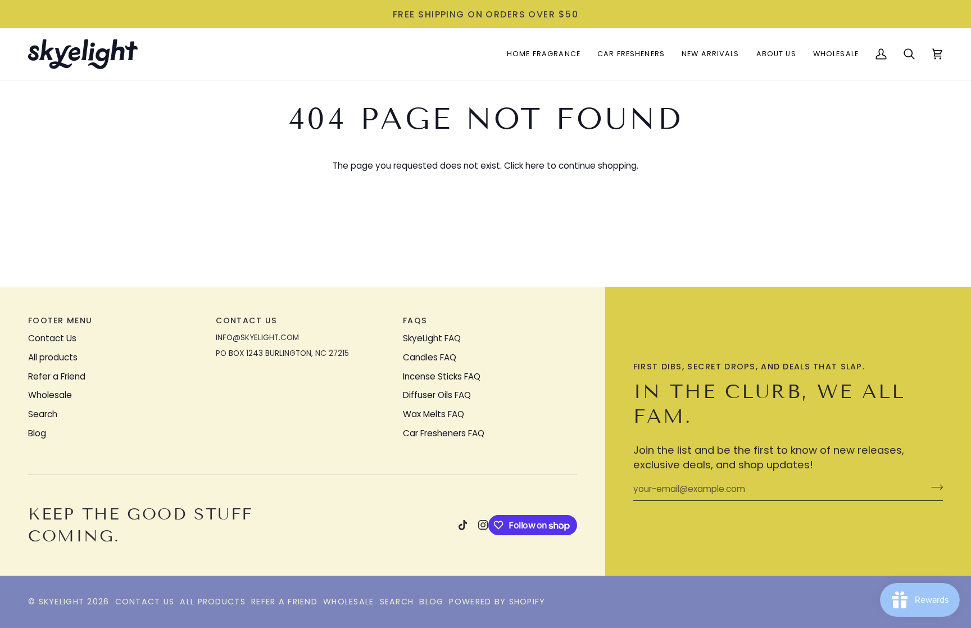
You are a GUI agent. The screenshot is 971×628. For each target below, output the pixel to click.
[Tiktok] (463, 525)
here (535, 165)
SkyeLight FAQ (432, 338)
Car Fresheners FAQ (443, 433)
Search (42, 414)
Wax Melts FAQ (433, 414)
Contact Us (52, 338)
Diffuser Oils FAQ (437, 395)
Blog (37, 433)
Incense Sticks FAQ (441, 376)
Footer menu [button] (60, 320)
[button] (543, 54)
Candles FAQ (429, 357)
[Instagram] (483, 525)
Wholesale (50, 395)
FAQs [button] (415, 320)
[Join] (933, 487)
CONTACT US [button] (247, 320)
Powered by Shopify (497, 601)
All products (53, 357)
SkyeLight (62, 601)
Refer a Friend (56, 376)
